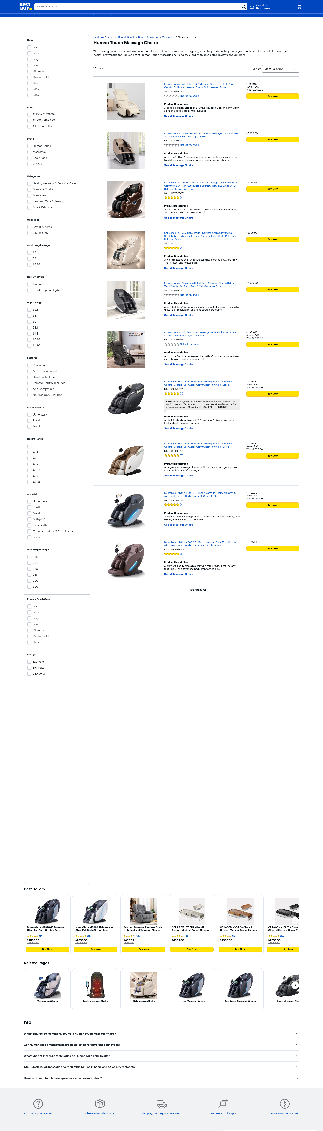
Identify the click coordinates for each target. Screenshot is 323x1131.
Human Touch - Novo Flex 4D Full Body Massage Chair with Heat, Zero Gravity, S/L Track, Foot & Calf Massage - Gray (200, 284)
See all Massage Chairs (178, 116)
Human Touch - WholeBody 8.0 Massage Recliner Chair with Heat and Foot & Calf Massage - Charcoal (200, 334)
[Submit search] (243, 6)
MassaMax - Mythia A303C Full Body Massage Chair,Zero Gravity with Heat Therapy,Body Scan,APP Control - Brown (200, 544)
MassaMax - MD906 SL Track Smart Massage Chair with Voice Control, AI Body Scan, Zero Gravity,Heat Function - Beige (198, 445)
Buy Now (272, 96)
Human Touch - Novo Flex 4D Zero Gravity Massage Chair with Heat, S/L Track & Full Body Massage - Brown (202, 135)
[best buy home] (25, 6)
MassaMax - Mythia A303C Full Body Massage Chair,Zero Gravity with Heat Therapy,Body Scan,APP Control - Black (200, 494)
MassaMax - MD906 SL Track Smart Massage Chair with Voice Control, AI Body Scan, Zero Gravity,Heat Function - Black (198, 383)
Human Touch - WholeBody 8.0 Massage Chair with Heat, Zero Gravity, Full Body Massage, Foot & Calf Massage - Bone (199, 86)
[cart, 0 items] (299, 6)
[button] (260, 6)
